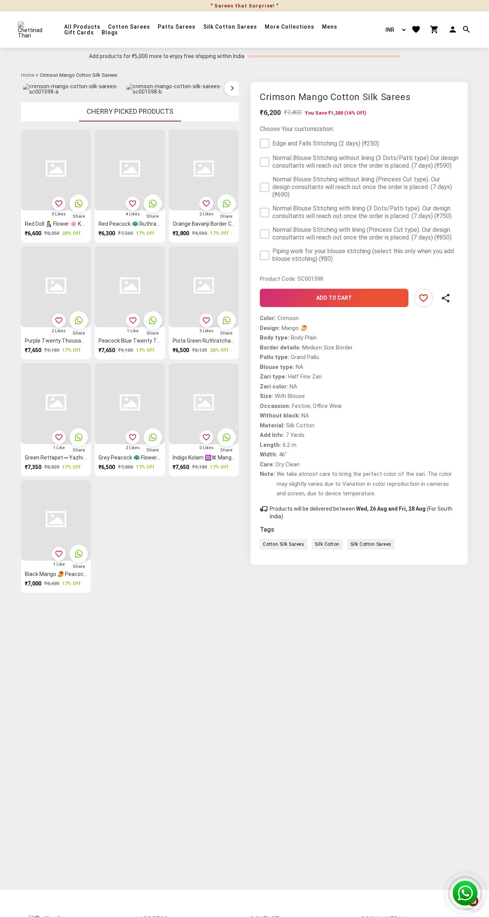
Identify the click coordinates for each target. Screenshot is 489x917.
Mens (329, 27)
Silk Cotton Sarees (230, 27)
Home (27, 75)
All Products (82, 27)
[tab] (130, 111)
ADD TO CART (334, 298)
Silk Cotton (327, 544)
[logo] (31, 29)
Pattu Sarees (177, 27)
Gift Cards (79, 33)
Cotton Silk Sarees (283, 544)
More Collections (289, 27)
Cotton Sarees (129, 27)
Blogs (110, 33)
